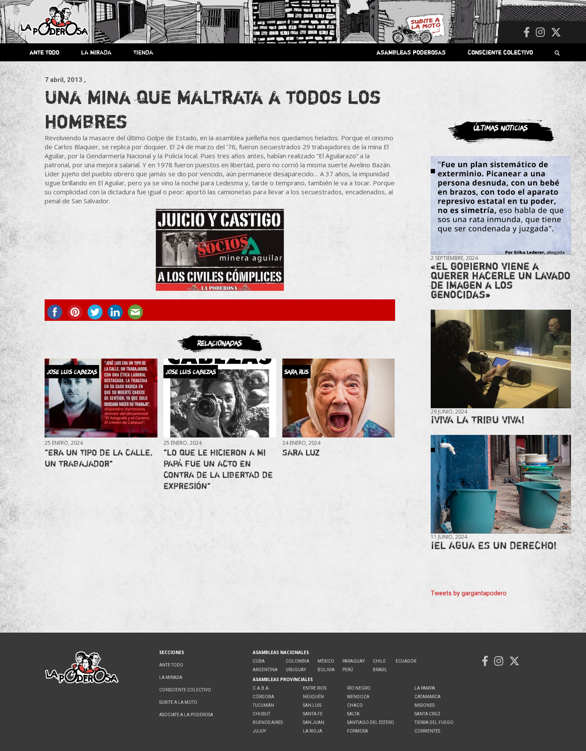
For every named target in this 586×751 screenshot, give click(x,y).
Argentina (265, 669)
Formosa (357, 731)
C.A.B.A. (261, 688)
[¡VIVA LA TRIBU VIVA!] (500, 359)
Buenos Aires (268, 722)
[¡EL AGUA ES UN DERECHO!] (500, 484)
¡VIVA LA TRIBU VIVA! (478, 419)
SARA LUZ (301, 452)
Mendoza (358, 696)
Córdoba (263, 696)
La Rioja (312, 731)
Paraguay (353, 661)
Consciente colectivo (500, 52)
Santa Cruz (427, 714)
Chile (379, 661)
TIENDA (143, 52)
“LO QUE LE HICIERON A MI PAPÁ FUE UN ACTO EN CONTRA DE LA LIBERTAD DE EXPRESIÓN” (218, 469)
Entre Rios (314, 688)
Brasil (380, 669)
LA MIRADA (96, 52)
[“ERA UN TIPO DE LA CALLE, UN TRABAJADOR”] (100, 398)
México (325, 661)
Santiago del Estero (370, 722)
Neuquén (313, 696)
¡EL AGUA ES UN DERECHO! (494, 545)
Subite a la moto (178, 702)
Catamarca (427, 696)
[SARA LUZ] (338, 398)
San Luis (312, 705)
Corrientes (427, 731)
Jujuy (259, 731)
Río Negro (359, 688)
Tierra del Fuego (433, 722)
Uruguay (296, 669)
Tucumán (263, 705)
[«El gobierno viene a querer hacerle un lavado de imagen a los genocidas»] (500, 205)
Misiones (424, 705)
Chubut (261, 714)
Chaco (355, 705)
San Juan (313, 722)
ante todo (44, 52)
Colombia (297, 661)
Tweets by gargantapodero (469, 593)
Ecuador (406, 661)
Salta (353, 714)
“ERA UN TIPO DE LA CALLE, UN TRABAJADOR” (99, 458)
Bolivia (326, 669)
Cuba (259, 661)
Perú (347, 669)
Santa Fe (313, 714)
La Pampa (424, 688)
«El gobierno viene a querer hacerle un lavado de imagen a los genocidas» (501, 280)
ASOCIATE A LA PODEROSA (186, 714)
